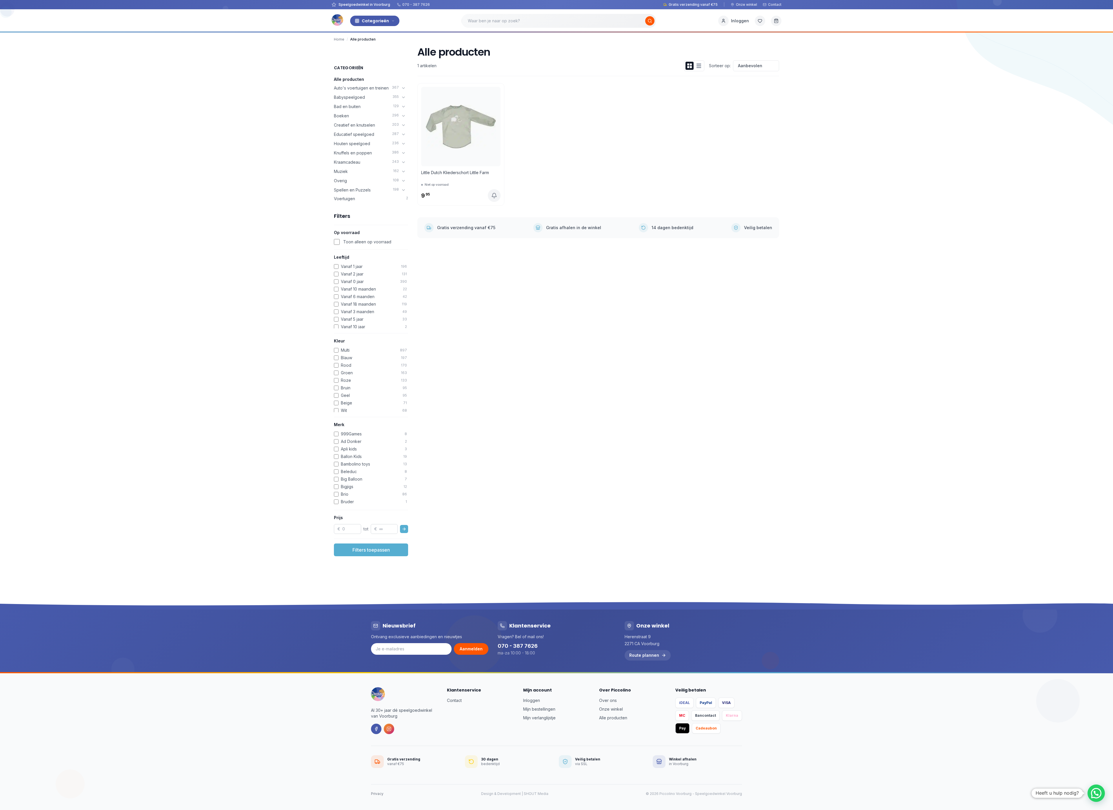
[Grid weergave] (689, 66)
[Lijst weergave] (699, 66)
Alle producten (349, 79)
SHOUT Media (536, 793)
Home (339, 39)
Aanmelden (471, 648)
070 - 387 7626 (416, 4)
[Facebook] (376, 729)
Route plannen (644, 655)
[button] (1096, 793)
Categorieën (375, 21)
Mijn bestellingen (539, 709)
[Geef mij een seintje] (494, 195)
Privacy (377, 793)
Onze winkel (746, 4)
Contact (774, 4)
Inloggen (531, 700)
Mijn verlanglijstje (539, 717)
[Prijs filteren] (404, 529)
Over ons (608, 700)
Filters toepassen (371, 550)
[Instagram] (389, 729)
